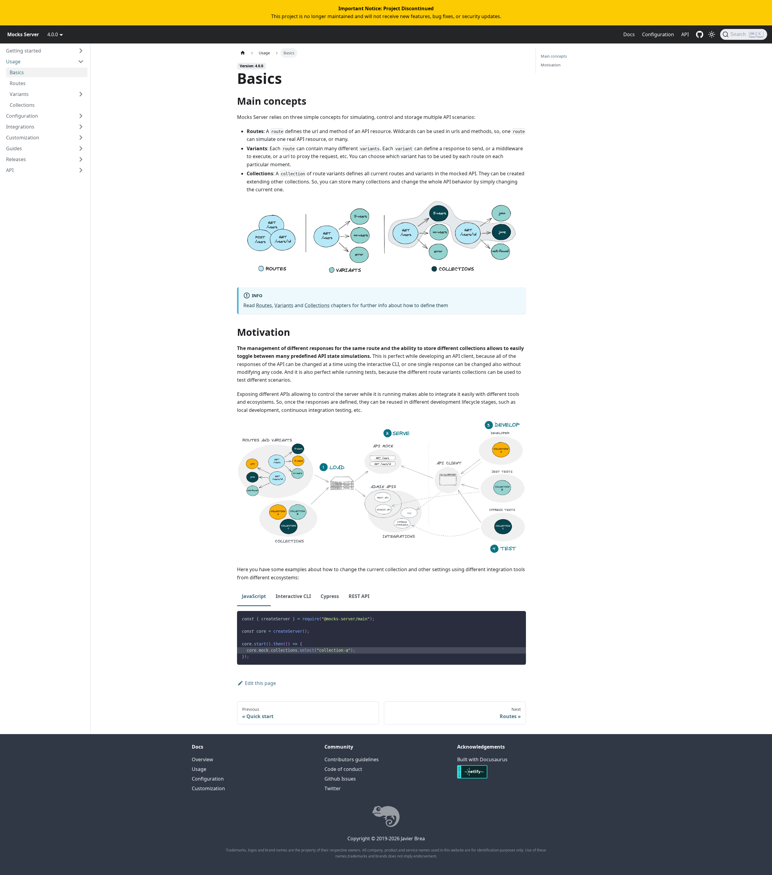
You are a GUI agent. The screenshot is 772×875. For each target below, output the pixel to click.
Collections (22, 105)
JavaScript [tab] (254, 596)
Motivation (551, 65)
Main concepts (554, 56)
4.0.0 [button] (52, 34)
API (685, 34)
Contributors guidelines (351, 759)
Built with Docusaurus (482, 759)
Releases (16, 159)
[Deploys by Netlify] (472, 777)
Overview (202, 759)
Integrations (20, 126)
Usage (13, 61)
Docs (629, 34)
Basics (17, 72)
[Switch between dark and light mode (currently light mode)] (712, 34)
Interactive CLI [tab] (293, 596)
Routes (18, 83)
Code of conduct (343, 769)
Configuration (658, 34)
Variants (19, 94)
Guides (14, 148)
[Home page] (242, 53)
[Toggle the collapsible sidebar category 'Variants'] (80, 94)
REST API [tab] (359, 596)
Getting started (23, 50)
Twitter (332, 788)
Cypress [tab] (330, 596)
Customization (22, 137)
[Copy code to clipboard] (519, 618)
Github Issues (340, 778)
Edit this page (260, 683)
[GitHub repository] (699, 34)
